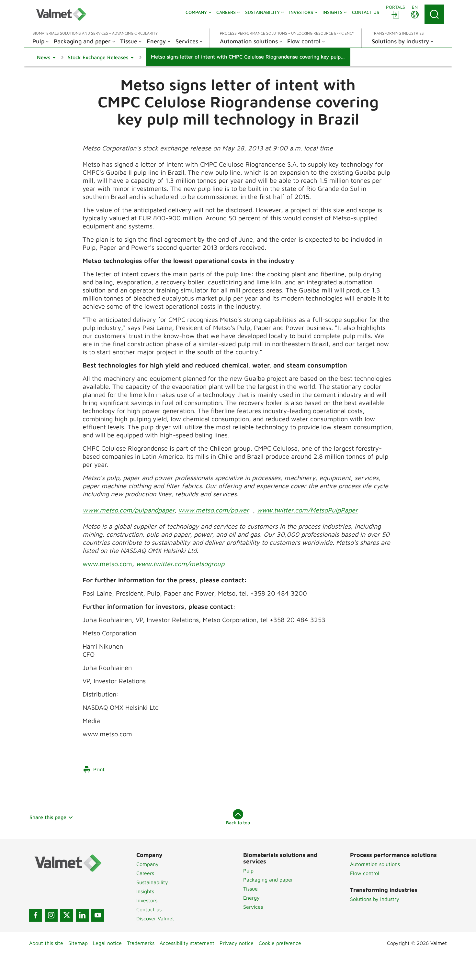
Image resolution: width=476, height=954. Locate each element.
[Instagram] (51, 915)
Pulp (248, 870)
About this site (46, 943)
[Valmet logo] (61, 14)
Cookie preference (280, 943)
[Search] (434, 14)
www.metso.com (107, 563)
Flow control (364, 873)
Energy (251, 898)
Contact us (149, 909)
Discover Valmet (155, 918)
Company (147, 864)
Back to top (238, 822)
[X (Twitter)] (66, 915)
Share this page (47, 817)
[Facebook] (35, 915)
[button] (46, 57)
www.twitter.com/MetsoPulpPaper (307, 510)
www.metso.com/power (213, 510)
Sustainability (152, 882)
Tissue (250, 889)
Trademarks (140, 943)
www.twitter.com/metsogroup (180, 563)
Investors (146, 900)
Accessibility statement (187, 943)
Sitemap (78, 943)
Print (99, 769)
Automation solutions (375, 864)
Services (253, 907)
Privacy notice (237, 943)
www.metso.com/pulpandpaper (129, 510)
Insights (145, 891)
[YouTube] (97, 915)
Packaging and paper (268, 880)
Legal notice (107, 943)
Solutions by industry (374, 899)
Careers (145, 873)
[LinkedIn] (82, 915)
